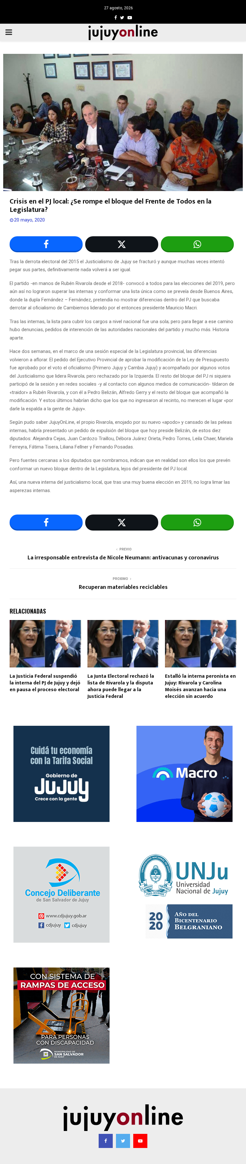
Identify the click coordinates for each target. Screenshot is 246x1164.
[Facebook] (106, 1141)
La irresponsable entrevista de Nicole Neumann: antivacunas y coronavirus (123, 558)
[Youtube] (140, 1141)
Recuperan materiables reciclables (123, 587)
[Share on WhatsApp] (197, 244)
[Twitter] (123, 1141)
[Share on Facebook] (46, 244)
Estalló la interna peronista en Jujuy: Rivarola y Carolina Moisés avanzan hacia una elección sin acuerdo (200, 686)
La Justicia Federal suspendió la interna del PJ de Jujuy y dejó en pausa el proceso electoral (45, 683)
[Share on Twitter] (121, 244)
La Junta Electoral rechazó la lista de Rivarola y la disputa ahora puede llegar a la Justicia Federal (120, 686)
